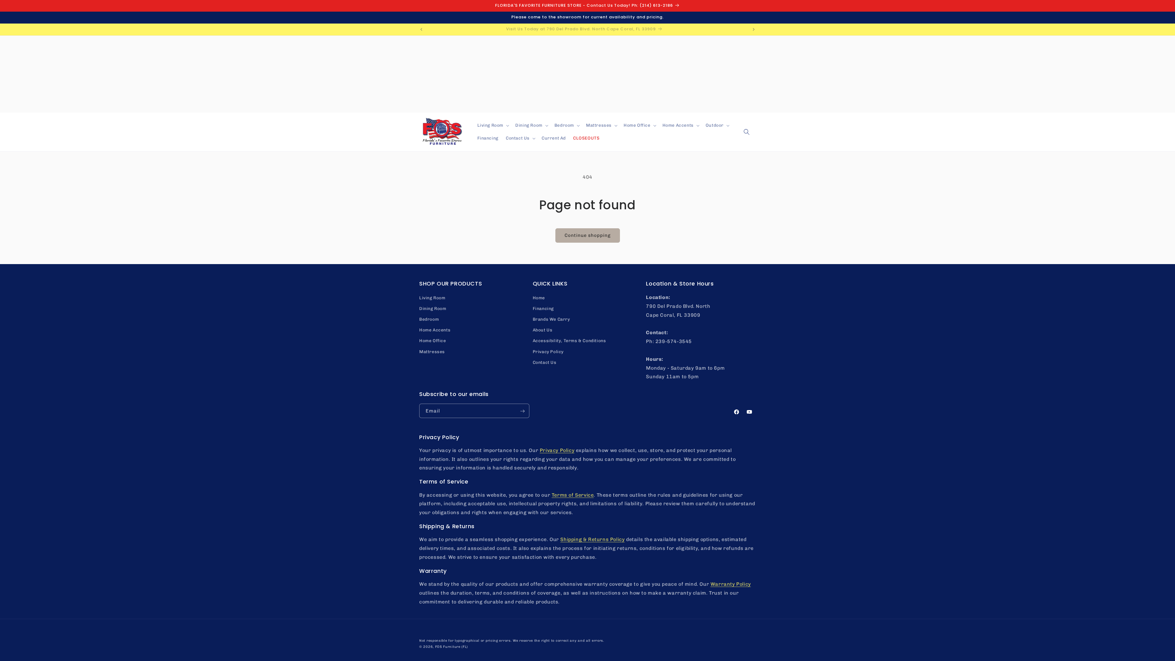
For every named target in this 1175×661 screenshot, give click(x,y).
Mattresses (432, 351)
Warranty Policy (731, 584)
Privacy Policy (548, 351)
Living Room (432, 297)
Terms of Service (573, 495)
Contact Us (545, 362)
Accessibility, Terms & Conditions (569, 340)
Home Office (432, 340)
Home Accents (434, 330)
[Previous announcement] (421, 29)
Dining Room (432, 308)
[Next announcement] (753, 29)
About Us (543, 330)
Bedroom (429, 319)
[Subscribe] (522, 411)
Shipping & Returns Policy (592, 539)
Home (539, 297)
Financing (543, 308)
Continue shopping (588, 235)
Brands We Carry (551, 319)
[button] (493, 125)
